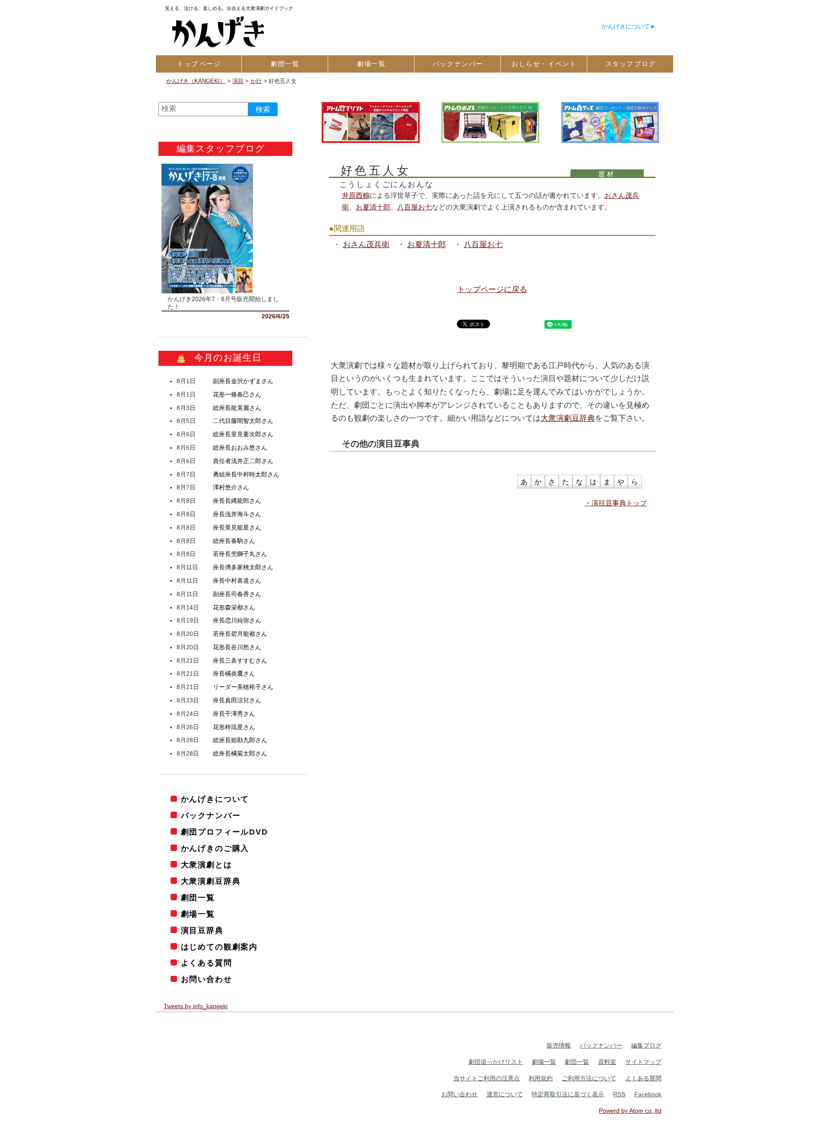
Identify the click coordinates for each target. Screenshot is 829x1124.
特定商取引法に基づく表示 (568, 1094)
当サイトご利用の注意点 (486, 1078)
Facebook (647, 1094)
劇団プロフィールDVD (224, 832)
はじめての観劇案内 (219, 947)
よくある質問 (206, 963)
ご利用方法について (589, 1078)
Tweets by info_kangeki (196, 1006)
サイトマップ (643, 1061)
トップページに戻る (492, 289)
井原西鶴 (356, 195)
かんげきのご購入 (215, 848)
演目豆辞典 (202, 930)
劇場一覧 (198, 914)
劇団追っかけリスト (495, 1061)
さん (243, 381)
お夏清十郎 (373, 207)
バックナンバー (210, 815)
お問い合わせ (206, 979)
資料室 (607, 1061)
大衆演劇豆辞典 (568, 418)
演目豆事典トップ (619, 503)
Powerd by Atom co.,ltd (630, 1110)
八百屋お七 (414, 207)
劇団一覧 (198, 897)
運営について (505, 1094)
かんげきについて (625, 26)
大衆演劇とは (206, 864)
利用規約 (540, 1078)
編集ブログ (646, 1045)
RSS (619, 1094)
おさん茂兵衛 (366, 244)
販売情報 (559, 1045)
